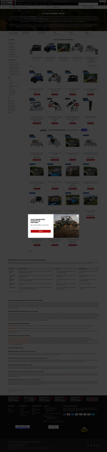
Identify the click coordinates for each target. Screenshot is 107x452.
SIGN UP (41, 231)
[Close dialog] (77, 216)
